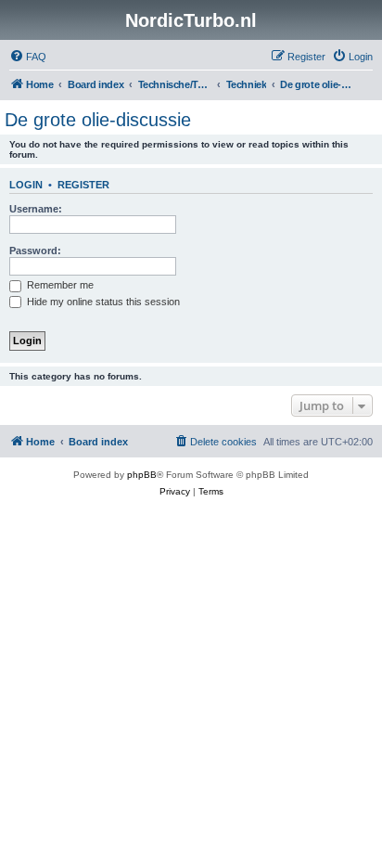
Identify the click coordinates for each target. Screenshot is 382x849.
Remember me (59, 284)
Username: (35, 208)
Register (83, 184)
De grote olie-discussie (98, 119)
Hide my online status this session (102, 301)
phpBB (142, 475)
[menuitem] (27, 56)
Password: (35, 250)
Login (26, 184)
